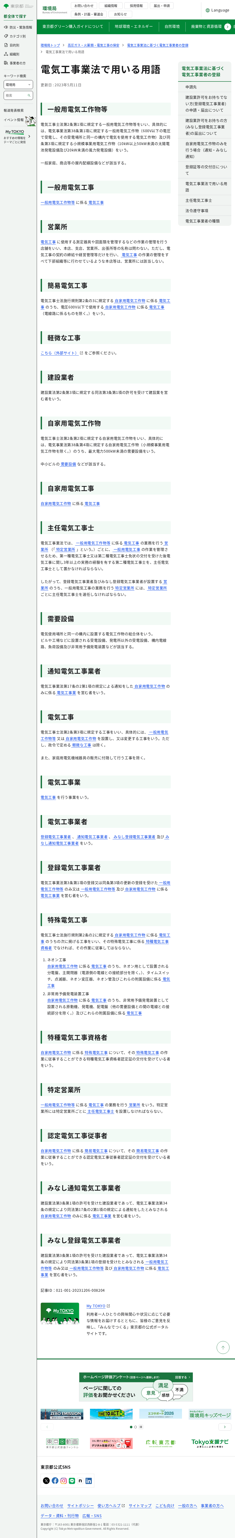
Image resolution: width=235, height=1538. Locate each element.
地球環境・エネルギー (134, 26)
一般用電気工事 (126, 549)
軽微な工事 (81, 745)
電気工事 (95, 202)
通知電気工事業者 (92, 836)
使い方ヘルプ (109, 1505)
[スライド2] (135, 1427)
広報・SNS (92, 1515)
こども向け (164, 1505)
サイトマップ (140, 1505)
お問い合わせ (84, 5)
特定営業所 (65, 549)
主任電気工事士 (100, 1111)
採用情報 (136, 5)
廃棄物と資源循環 (206, 26)
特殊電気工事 (96, 1052)
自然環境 (172, 26)
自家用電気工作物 (129, 300)
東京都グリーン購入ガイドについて (72, 26)
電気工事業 (66, 692)
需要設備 (68, 464)
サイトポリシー (80, 1505)
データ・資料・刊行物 (60, 1515)
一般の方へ (187, 1505)
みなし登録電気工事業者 (134, 836)
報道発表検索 (14, 110)
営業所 (134, 1104)
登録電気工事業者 (56, 836)
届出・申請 (162, 5)
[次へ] (224, 1427)
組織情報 (110, 5)
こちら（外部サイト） (60, 353)
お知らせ (120, 14)
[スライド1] (131, 1427)
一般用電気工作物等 (58, 202)
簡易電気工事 (96, 1150)
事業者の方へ (212, 1505)
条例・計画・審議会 (88, 14)
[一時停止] (141, 1427)
